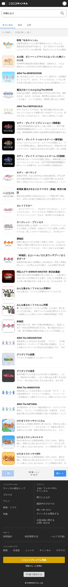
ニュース (29, 550)
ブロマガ (7, 494)
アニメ (6, 501)
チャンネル (8, 25)
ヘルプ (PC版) (58, 536)
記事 (29, 25)
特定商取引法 (31, 536)
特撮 (5, 513)
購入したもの (43, 497)
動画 (20, 25)
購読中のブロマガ (45, 503)
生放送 (16, 550)
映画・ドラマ (9, 507)
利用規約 (7, 536)
